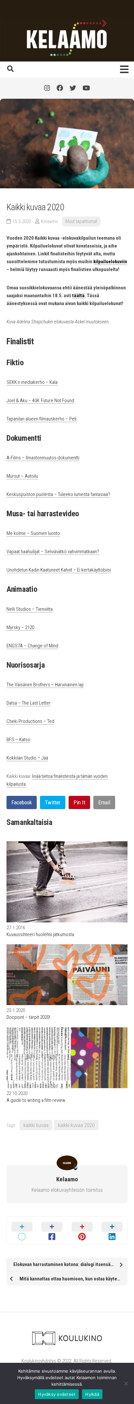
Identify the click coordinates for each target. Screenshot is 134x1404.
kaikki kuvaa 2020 (76, 1125)
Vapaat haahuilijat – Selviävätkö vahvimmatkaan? (53, 552)
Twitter (52, 802)
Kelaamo (49, 221)
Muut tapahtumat (81, 221)
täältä (78, 296)
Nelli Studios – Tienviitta (30, 609)
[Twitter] (72, 88)
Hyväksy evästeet (56, 1394)
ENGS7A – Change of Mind (32, 646)
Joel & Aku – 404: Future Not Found (40, 400)
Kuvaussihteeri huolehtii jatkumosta (40, 934)
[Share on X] (22, 1230)
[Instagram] (47, 88)
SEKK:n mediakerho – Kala (32, 382)
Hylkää (92, 1394)
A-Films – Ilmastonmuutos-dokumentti (43, 458)
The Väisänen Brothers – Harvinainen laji (45, 685)
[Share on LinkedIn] (112, 1230)
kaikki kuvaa (35, 1125)
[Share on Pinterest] (82, 1230)
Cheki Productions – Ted (30, 721)
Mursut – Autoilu (22, 476)
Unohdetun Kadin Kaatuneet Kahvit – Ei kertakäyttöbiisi (59, 570)
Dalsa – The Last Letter (29, 703)
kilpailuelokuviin (110, 262)
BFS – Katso (18, 740)
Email (104, 802)
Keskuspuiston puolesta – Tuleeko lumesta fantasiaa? (58, 494)
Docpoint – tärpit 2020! (28, 1017)
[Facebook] (59, 88)
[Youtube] (86, 88)
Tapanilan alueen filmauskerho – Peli (41, 419)
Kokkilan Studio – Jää (27, 758)
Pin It (79, 802)
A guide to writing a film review (36, 1100)
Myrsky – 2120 (20, 627)
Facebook (21, 802)
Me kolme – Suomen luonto (33, 533)
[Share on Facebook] (52, 1230)
